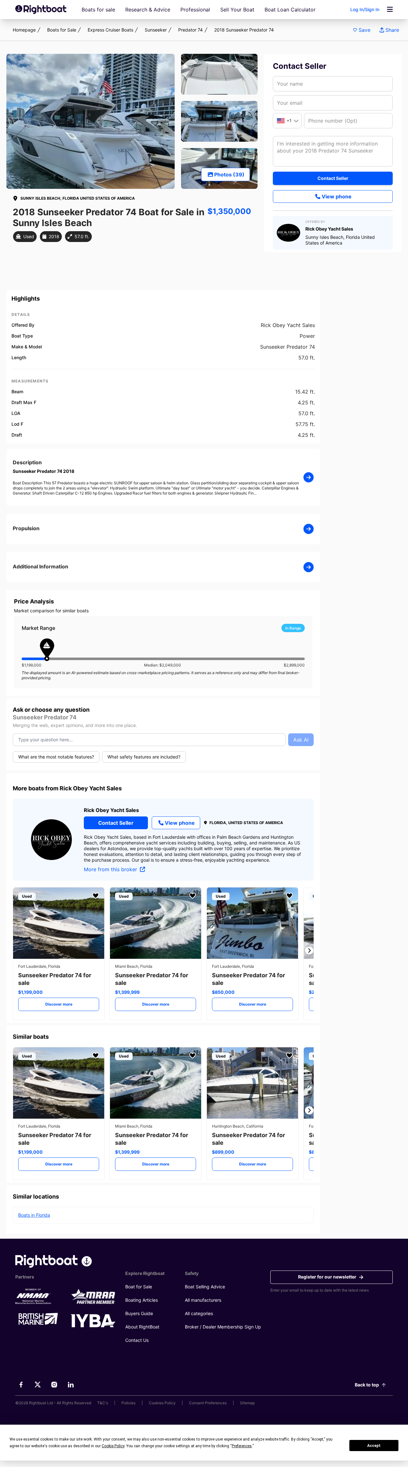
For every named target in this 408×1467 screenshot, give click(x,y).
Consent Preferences (208, 1402)
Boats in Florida (34, 1215)
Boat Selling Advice (205, 1286)
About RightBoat (142, 1326)
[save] (95, 896)
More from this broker (111, 869)
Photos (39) (229, 174)
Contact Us (137, 1340)
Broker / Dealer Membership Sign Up (223, 1326)
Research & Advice (147, 9)
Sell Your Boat (237, 9)
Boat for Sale (138, 1286)
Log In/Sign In (364, 9)
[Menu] (390, 9)
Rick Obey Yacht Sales (111, 810)
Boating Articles (141, 1300)
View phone (337, 196)
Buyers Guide (139, 1313)
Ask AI (301, 740)
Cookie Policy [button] (113, 1446)
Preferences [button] (242, 1446)
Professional (195, 9)
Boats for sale (98, 9)
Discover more (58, 1004)
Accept (374, 1445)
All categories (199, 1313)
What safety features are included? (143, 756)
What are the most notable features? (56, 756)
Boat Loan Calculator (290, 9)
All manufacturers (203, 1300)
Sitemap (247, 1402)
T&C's (102, 1402)
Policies (128, 1402)
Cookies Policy (162, 1402)
